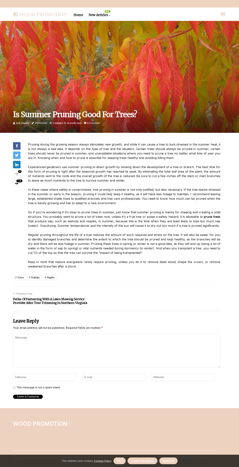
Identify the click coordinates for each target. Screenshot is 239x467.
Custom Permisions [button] (142, 460)
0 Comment (93, 123)
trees (20, 277)
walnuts (35, 277)
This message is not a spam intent (38, 387)
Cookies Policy (102, 460)
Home (78, 15)
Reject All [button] (168, 460)
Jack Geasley (22, 123)
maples (51, 277)
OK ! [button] (119, 460)
